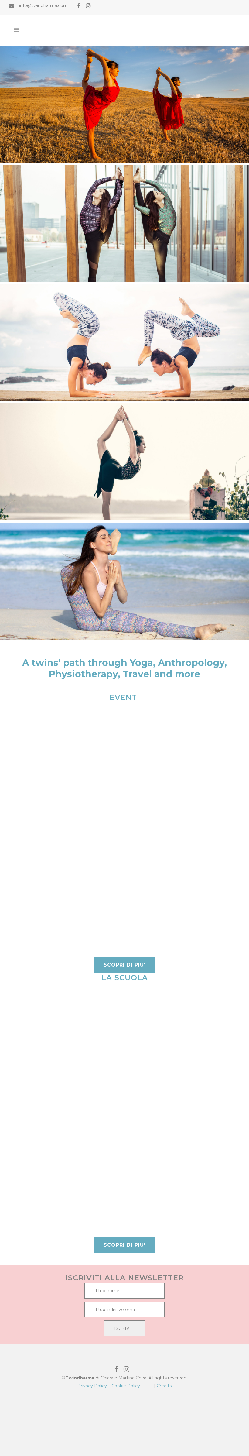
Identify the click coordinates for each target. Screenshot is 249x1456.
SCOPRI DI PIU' (124, 965)
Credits (164, 1386)
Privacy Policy (92, 1386)
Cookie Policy (125, 1386)
